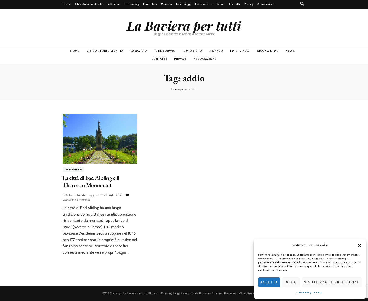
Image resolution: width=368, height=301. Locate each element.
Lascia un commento (77, 199)
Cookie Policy (303, 292)
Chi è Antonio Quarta (88, 4)
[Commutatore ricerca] (302, 4)
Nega (291, 282)
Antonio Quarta (76, 195)
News (221, 4)
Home (67, 4)
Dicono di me (204, 4)
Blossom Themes (211, 293)
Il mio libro (150, 4)
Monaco (166, 4)
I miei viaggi (183, 4)
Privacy (317, 292)
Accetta (269, 282)
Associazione (266, 4)
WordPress (247, 293)
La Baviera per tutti (184, 25)
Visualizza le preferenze (331, 282)
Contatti (234, 4)
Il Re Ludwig (131, 4)
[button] (359, 245)
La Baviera (113, 4)
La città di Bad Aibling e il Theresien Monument (91, 181)
